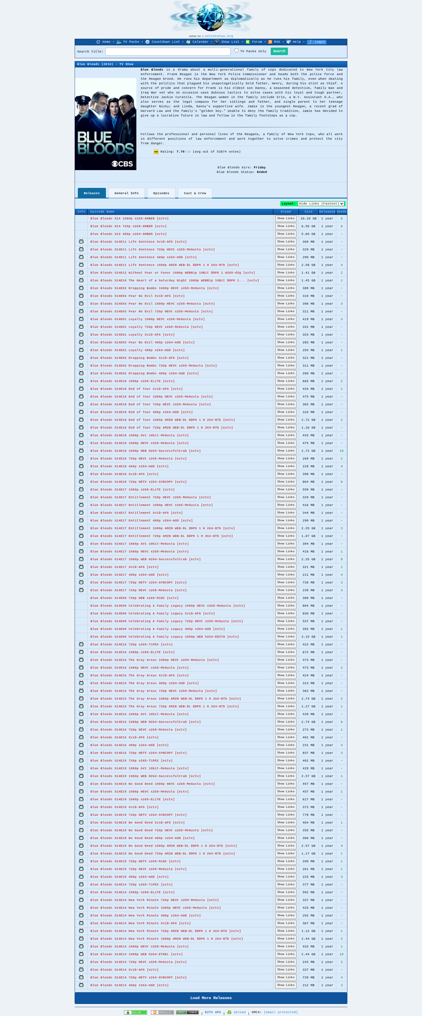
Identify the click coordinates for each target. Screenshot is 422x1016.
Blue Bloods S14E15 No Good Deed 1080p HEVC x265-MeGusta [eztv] (152, 784)
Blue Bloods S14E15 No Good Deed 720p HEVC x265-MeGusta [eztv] (151, 830)
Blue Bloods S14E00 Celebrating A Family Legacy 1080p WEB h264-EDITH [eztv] (164, 637)
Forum (257, 42)
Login (320, 42)
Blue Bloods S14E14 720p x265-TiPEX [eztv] (131, 884)
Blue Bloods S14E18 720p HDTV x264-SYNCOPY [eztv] (138, 482)
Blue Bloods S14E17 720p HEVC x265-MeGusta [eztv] (138, 590)
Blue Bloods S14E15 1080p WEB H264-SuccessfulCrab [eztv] (145, 776)
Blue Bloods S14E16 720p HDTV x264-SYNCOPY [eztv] (138, 753)
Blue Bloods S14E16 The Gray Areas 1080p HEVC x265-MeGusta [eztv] (154, 660)
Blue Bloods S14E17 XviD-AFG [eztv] (124, 567)
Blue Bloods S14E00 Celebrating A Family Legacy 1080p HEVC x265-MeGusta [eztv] (167, 606)
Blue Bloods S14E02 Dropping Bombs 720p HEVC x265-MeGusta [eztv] (153, 365)
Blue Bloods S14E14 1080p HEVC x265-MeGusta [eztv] (139, 946)
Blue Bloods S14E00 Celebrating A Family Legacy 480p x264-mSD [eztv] (157, 629)
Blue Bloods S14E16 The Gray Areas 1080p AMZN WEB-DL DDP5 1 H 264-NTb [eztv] (165, 698)
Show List (230, 42)
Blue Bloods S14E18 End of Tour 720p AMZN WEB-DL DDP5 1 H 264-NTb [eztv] (161, 427)
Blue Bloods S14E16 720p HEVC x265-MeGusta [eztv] (138, 729)
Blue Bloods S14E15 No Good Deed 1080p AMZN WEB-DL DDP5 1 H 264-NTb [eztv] (163, 846)
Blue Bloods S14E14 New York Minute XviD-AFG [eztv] (140, 923)
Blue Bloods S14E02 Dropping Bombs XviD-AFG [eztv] (139, 358)
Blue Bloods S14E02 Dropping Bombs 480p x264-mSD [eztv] (144, 373)
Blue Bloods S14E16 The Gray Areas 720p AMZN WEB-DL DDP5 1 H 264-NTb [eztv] (164, 706)
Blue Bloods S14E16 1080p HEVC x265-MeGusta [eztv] (139, 667)
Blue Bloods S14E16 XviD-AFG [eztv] (124, 737)
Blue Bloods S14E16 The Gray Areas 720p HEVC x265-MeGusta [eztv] (153, 691)
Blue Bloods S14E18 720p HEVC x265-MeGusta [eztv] (138, 458)
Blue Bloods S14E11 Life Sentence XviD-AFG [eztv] (138, 242)
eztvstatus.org (219, 36)
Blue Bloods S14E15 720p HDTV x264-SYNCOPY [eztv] (138, 815)
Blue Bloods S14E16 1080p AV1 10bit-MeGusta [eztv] (139, 714)
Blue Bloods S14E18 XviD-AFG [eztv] (124, 474)
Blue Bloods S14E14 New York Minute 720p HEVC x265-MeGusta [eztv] (154, 900)
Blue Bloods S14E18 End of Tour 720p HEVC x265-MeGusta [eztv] (150, 404)
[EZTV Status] (187, 1013)
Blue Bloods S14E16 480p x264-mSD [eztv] (129, 745)
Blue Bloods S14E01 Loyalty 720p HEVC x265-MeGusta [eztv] (146, 327)
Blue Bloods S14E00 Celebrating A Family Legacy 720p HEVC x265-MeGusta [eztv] (166, 621)
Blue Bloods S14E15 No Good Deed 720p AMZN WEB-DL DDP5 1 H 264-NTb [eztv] (162, 853)
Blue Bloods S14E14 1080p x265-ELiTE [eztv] (132, 892)
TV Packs (131, 42)
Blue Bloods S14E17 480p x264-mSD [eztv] (129, 575)
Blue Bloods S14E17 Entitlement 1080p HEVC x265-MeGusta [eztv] (151, 505)
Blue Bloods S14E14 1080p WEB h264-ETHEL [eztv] (136, 954)
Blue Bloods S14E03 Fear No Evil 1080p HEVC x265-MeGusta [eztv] (152, 303)
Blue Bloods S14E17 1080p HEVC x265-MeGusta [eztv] (139, 551)
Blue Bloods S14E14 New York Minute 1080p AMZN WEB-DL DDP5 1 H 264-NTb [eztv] (166, 939)
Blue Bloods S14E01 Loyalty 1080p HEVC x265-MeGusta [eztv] (147, 319)
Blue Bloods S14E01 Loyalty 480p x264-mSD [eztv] (137, 350)
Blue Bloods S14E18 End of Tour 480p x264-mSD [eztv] (141, 412)
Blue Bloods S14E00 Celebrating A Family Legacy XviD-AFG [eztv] (152, 613)
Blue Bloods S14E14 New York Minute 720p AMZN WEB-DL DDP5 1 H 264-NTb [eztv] (165, 931)
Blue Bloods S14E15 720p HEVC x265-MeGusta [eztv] (138, 869)
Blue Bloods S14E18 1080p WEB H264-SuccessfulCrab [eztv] (145, 451)
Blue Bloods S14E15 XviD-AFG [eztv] (124, 807)
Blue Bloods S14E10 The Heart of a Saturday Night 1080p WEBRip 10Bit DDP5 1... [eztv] (174, 280)
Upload (240, 1012)
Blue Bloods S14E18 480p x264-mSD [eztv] (129, 466)
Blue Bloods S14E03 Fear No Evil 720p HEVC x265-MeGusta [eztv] (151, 311)
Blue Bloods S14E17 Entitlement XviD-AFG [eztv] (136, 513)
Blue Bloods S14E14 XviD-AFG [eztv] (124, 970)
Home (106, 42)
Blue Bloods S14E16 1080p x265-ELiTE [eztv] (132, 652)
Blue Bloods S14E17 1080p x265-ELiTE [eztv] (132, 489)
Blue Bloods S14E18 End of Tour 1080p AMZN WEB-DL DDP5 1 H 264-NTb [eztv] (162, 420)
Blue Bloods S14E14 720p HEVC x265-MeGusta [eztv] (138, 962)
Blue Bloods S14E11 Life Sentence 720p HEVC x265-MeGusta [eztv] (152, 249)
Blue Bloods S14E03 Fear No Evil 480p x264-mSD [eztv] (142, 342)
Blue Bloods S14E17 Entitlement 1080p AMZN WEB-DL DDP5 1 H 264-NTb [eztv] (162, 528)
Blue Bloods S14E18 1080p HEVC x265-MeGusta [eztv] (139, 443)
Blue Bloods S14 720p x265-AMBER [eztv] (128, 226)
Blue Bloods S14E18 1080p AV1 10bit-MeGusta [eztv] (139, 435)
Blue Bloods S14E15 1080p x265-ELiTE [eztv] (132, 799)
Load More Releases (211, 998)
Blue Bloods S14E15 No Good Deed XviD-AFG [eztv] (137, 822)
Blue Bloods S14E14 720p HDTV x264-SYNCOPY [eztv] (138, 977)
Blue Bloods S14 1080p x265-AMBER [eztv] (129, 218)
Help (297, 42)
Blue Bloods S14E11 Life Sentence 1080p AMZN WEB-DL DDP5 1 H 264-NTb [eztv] (164, 265)
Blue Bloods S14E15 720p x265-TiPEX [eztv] (131, 760)
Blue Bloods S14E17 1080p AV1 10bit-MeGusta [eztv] (139, 544)
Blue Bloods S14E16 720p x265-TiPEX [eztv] (131, 644)
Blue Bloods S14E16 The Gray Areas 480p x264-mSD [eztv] (144, 683)
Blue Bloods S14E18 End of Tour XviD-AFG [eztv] (136, 389)
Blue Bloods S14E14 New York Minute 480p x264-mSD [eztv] (145, 915)
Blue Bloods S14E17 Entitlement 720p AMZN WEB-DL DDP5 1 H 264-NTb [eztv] (161, 536)
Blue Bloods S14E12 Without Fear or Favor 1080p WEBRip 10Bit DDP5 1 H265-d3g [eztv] (172, 273)
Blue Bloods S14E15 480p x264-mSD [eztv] (129, 877)
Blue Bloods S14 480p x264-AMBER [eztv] (128, 234)
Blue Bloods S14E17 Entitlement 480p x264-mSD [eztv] (141, 520)
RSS (277, 42)
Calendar (201, 42)
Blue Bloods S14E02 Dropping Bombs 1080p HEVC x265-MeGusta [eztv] (154, 288)
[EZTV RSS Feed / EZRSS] (162, 1013)
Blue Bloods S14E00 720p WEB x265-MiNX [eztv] (134, 598)
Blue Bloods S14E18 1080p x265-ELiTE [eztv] (132, 381)
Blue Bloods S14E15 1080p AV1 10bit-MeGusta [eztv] (139, 768)
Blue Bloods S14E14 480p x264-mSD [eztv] (129, 985)
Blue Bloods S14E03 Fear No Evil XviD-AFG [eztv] (137, 296)
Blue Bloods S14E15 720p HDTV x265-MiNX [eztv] (135, 861)
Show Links (286, 218)
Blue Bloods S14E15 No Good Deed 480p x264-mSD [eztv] (142, 838)
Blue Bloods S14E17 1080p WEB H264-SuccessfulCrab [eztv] (145, 559)
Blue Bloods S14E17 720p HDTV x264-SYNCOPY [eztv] (138, 582)
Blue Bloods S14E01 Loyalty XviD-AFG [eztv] (132, 334)
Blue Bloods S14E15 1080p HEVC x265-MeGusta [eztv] (139, 791)
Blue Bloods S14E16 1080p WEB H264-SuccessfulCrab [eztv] (145, 722)
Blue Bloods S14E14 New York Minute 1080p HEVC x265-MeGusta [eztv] (155, 908)
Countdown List (166, 42)
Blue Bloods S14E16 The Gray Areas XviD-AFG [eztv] (139, 675)
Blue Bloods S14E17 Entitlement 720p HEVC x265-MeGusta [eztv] (150, 497)
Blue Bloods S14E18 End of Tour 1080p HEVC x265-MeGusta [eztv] (151, 396)
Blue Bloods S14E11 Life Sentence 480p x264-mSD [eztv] (143, 257)
